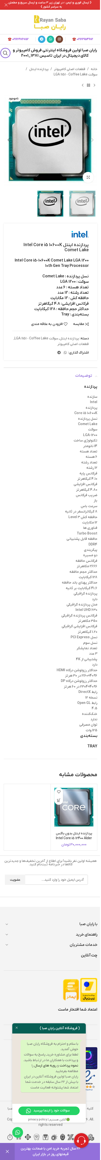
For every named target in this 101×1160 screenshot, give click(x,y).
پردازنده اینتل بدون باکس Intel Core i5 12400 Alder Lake (74, 838)
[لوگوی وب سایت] (50, 22)
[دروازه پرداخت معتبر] (88, 990)
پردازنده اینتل (39, 69)
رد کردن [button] (7, 1151)
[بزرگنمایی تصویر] (88, 177)
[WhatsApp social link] (50, 39)
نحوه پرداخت (69, 1065)
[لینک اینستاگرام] (59, 39)
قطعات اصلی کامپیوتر (69, 69)
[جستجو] (5, 53)
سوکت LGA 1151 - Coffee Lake (75, 74)
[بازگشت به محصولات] (88, 85)
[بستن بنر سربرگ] (6, 5)
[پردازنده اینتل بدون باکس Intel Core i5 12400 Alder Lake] (74, 807)
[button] (92, 140)
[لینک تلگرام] (41, 39)
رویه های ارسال (45, 1065)
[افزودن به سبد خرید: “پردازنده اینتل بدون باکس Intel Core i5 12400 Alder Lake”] (58, 800)
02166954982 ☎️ (82, 39)
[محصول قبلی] (94, 85)
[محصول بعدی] (83, 85)
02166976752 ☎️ (18, 39)
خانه (94, 69)
